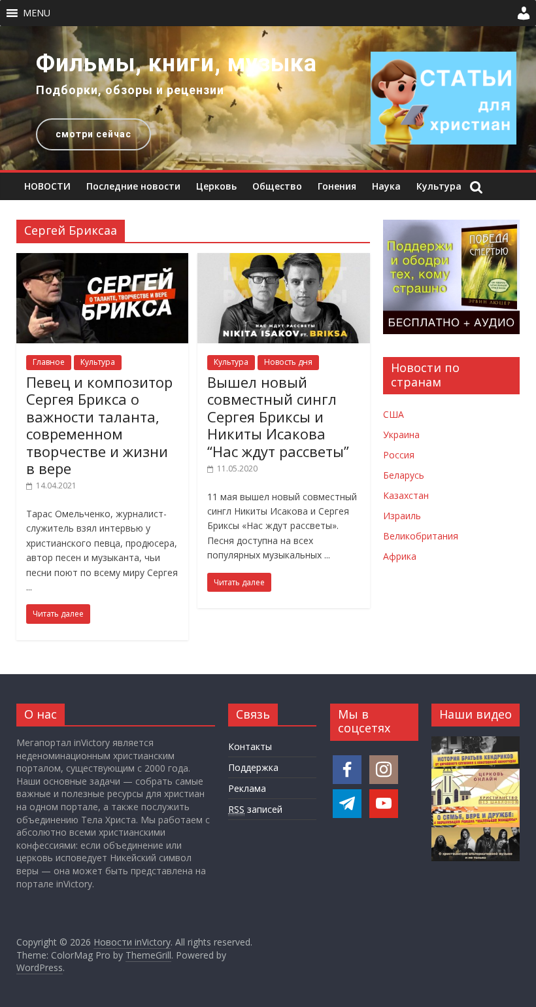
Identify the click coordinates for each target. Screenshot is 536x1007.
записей (255, 809)
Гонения (337, 186)
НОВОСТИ (47, 186)
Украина (401, 434)
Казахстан (406, 495)
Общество (277, 186)
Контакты (250, 746)
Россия (398, 455)
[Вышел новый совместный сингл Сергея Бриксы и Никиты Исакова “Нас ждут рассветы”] (283, 261)
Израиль (402, 515)
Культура (438, 186)
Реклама (247, 788)
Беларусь (403, 475)
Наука (386, 186)
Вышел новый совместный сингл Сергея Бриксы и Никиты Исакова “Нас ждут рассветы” (278, 416)
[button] (36, 13)
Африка (399, 556)
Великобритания (420, 536)
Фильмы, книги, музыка (176, 63)
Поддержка (253, 767)
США (393, 414)
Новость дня (288, 361)
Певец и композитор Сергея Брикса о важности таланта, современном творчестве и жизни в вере (99, 425)
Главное (49, 361)
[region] (268, 98)
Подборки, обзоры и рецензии (130, 90)
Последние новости (133, 186)
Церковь (216, 186)
